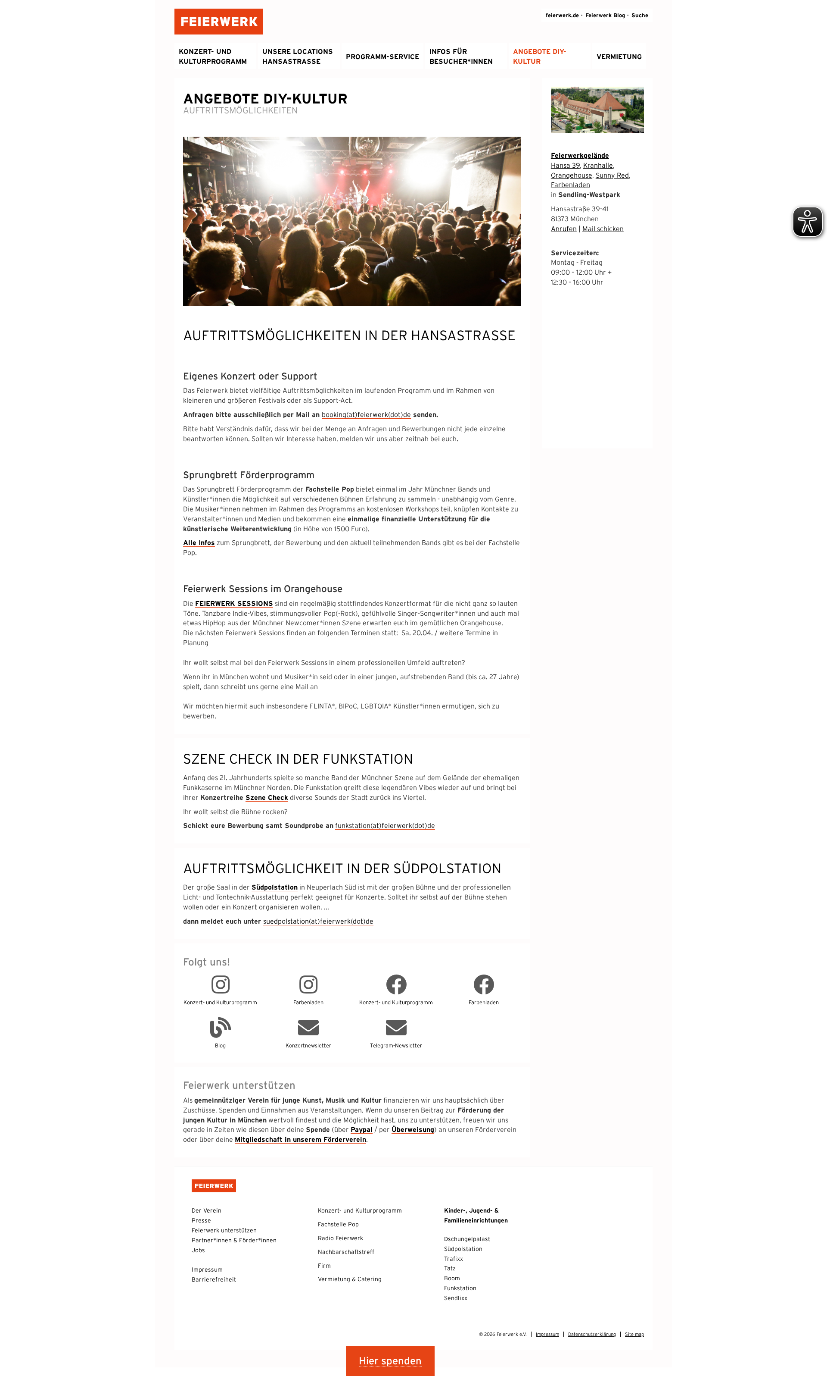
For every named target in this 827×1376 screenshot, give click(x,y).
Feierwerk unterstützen (224, 1230)
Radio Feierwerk (340, 1238)
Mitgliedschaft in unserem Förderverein (300, 1139)
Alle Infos (199, 542)
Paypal (362, 1129)
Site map (634, 1334)
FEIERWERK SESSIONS (234, 603)
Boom (452, 1278)
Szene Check (267, 797)
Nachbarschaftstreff (346, 1251)
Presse (201, 1220)
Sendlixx (455, 1298)
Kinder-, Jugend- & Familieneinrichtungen (476, 1215)
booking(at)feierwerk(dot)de (366, 414)
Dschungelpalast (467, 1238)
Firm (324, 1265)
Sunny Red (612, 175)
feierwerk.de (562, 15)
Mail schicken (603, 228)
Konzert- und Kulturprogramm (360, 1210)
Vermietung (619, 56)
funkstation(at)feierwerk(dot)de (385, 825)
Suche (639, 15)
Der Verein (206, 1210)
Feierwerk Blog (605, 15)
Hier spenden (390, 1361)
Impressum (207, 1269)
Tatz (450, 1268)
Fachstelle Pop (338, 1224)
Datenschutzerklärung (592, 1334)
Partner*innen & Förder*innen (234, 1240)
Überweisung (413, 1129)
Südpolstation (275, 887)
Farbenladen (570, 184)
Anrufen (564, 228)
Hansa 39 (565, 165)
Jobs (198, 1250)
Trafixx (453, 1258)
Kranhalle (598, 165)
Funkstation (460, 1288)
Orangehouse (571, 175)
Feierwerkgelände (580, 155)
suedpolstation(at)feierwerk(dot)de (318, 921)
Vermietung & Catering (350, 1279)
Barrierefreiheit (214, 1279)
